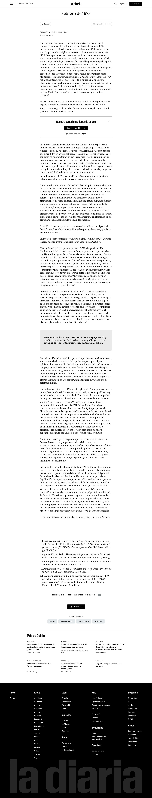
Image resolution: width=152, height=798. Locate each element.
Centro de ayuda (135, 731)
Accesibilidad (133, 738)
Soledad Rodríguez (33, 672)
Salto (64, 709)
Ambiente (38, 698)
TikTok (130, 719)
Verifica (37, 758)
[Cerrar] (109, 122)
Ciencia (37, 705)
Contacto (132, 745)
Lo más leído (97, 698)
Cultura (37, 712)
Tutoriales (132, 734)
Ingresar (123, 4)
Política (37, 747)
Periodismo (66, 743)
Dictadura (52, 621)
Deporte (37, 716)
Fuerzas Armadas (83, 621)
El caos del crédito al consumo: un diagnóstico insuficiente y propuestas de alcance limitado (110, 647)
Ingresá (84, 134)
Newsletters (133, 698)
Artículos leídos (68, 750)
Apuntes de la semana (101, 705)
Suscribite (136, 4)
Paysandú (66, 705)
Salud (36, 751)
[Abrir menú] (11, 3)
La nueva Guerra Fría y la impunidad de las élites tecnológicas (72, 666)
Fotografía (96, 714)
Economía (38, 719)
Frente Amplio (98, 621)
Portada (13, 698)
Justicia (37, 733)
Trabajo (37, 754)
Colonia (65, 698)
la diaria (65, 720)
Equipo (95, 754)
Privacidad (132, 742)
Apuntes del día (98, 702)
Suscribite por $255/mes (76, 128)
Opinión (21, 4)
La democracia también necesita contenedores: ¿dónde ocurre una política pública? (41, 647)
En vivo (95, 709)
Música (65, 746)
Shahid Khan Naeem (68, 672)
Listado (95, 733)
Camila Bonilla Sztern (34, 652)
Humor (95, 718)
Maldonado (66, 702)
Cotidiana (38, 709)
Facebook (132, 716)
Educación (38, 723)
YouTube (131, 705)
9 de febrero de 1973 (66, 621)
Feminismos (39, 726)
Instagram (132, 712)
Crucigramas (97, 721)
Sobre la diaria (98, 751)
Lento (64, 727)
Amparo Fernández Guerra (70, 650)
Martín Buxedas (101, 652)
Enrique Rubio (45, 32)
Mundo (37, 740)
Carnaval (38, 702)
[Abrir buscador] (115, 4)
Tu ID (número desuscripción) (99, 738)
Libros (36, 737)
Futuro (37, 730)
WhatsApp (132, 709)
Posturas (29, 4)
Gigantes (65, 731)
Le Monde (66, 724)
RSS (130, 702)
